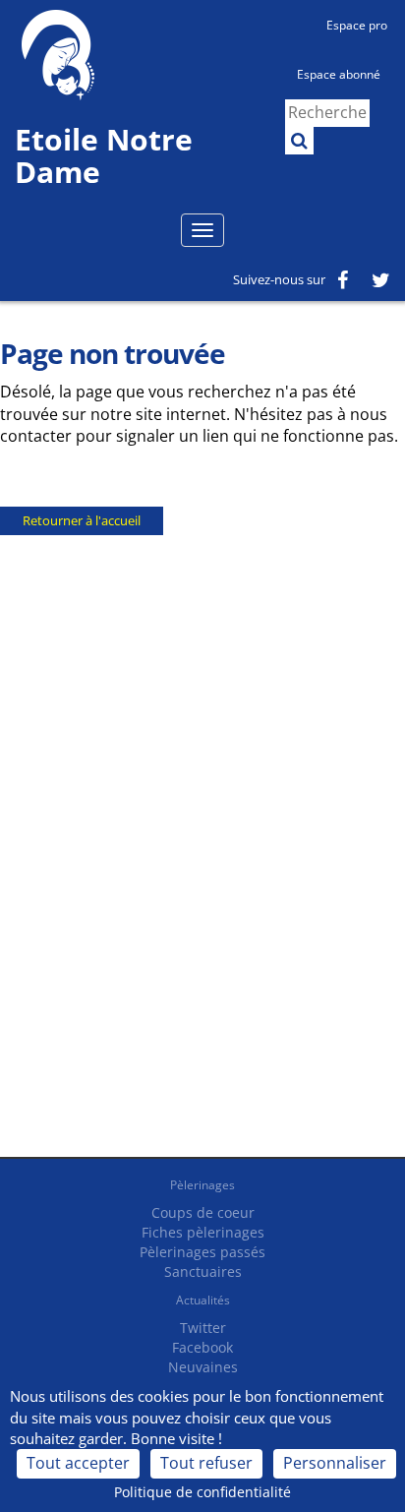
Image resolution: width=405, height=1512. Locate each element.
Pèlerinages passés (202, 1251)
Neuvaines (203, 1367)
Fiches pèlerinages (203, 1232)
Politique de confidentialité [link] (202, 1491)
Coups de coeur (203, 1212)
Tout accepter (78, 1463)
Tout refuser (206, 1463)
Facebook (202, 1347)
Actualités (203, 1300)
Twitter (203, 1327)
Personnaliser (334, 1463)
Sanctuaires (203, 1271)
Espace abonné (338, 74)
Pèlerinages (202, 1185)
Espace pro (356, 25)
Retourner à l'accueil (82, 520)
